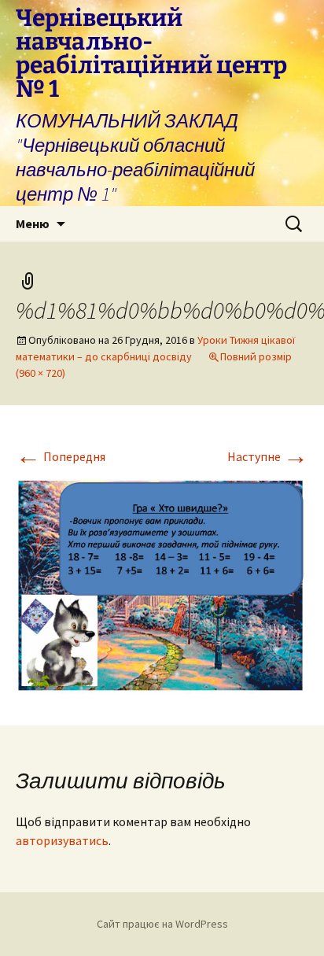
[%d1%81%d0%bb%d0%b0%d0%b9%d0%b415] (162, 582)
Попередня (60, 456)
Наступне (267, 456)
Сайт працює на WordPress (162, 924)
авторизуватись (62, 840)
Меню (33, 223)
